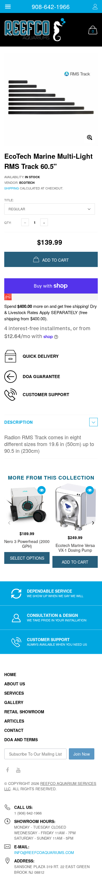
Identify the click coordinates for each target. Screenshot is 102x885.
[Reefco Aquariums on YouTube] (18, 770)
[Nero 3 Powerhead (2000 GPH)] (27, 505)
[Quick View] (41, 490)
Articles (14, 721)
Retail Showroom (24, 711)
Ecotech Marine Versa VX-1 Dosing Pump (75, 547)
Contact (14, 730)
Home (10, 674)
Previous (9, 523)
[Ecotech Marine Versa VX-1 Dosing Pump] (75, 507)
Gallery (13, 702)
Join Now (81, 754)
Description (18, 422)
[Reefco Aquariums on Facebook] (7, 770)
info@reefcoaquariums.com (44, 852)
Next (93, 523)
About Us (14, 684)
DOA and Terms (21, 739)
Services (14, 693)
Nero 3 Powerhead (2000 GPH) (27, 543)
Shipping (11, 188)
